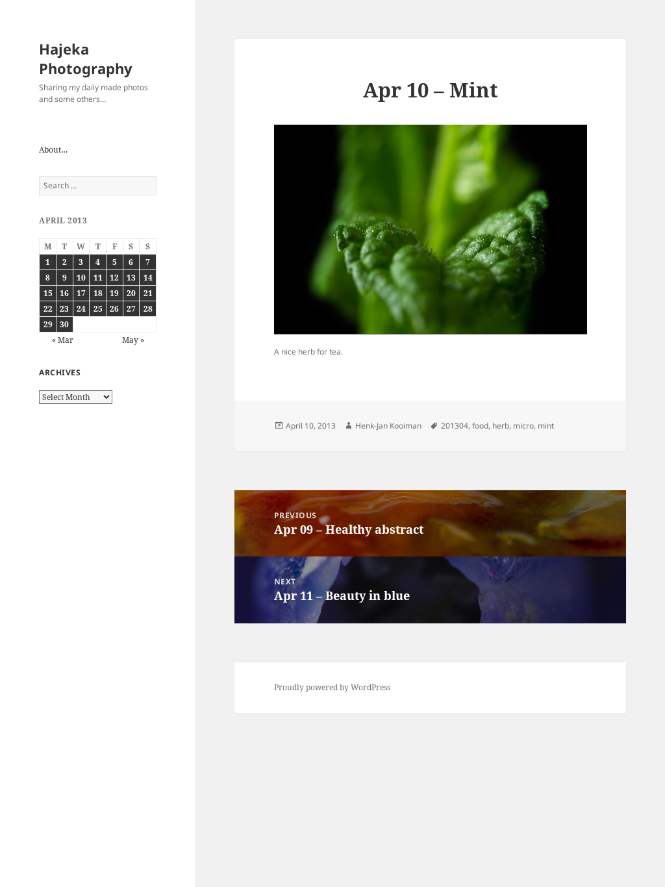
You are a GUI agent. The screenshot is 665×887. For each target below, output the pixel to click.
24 (81, 308)
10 (81, 277)
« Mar (62, 339)
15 (48, 293)
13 (131, 277)
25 (98, 308)
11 (98, 277)
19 (114, 293)
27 (131, 308)
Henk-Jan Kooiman (388, 425)
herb (500, 425)
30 (64, 324)
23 (64, 308)
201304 (454, 425)
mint (546, 425)
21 (148, 293)
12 (114, 277)
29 (48, 324)
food (480, 425)
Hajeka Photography (85, 58)
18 (98, 293)
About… (53, 149)
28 (148, 308)
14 (148, 277)
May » (133, 339)
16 (64, 293)
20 (131, 293)
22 (48, 308)
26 (114, 308)
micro (523, 425)
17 (81, 293)
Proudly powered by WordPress (332, 687)
